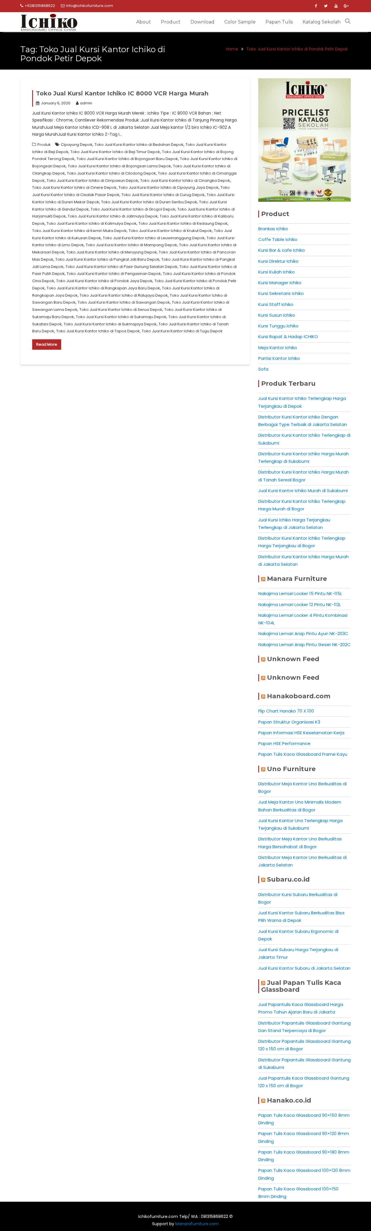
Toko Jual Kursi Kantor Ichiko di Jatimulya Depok (113, 216)
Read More (46, 344)
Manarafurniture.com (197, 1224)
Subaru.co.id (288, 879)
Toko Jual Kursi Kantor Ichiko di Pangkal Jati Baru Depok (107, 259)
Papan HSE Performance (284, 743)
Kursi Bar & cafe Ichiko (281, 250)
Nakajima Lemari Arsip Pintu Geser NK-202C (304, 644)
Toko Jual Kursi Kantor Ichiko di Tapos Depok (98, 331)
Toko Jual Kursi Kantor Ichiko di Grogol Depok (133, 209)
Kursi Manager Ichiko (279, 283)
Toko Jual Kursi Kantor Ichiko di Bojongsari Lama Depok (119, 166)
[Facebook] (315, 6)
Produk (44, 144)
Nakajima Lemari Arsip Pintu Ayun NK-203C (303, 633)
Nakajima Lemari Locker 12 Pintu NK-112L (299, 604)
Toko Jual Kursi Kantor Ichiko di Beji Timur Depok (115, 152)
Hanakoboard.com (298, 696)
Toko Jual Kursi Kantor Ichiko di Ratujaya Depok (124, 295)
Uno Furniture (291, 769)
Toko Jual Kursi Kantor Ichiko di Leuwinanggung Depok (154, 238)
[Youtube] (336, 6)
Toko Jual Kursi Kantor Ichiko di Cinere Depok (74, 187)
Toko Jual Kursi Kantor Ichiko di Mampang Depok (131, 245)
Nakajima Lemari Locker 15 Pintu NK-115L (300, 593)
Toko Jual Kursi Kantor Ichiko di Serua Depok (120, 309)
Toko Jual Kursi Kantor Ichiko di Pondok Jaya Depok (104, 281)
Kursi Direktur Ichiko (278, 261)
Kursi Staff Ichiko (275, 304)
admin (86, 103)
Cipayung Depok (76, 144)
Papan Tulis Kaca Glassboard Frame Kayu (302, 754)
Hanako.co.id (289, 1100)
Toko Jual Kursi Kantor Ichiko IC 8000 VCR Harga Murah (122, 93)
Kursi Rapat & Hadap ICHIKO (288, 336)
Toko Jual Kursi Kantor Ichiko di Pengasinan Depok (114, 273)
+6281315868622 (40, 5)
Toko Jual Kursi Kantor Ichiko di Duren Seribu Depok (149, 202)
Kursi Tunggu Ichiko (278, 326)
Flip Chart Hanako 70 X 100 (286, 711)
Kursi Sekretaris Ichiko (281, 293)
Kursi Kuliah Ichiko (276, 272)
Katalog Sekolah (322, 22)
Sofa (263, 369)
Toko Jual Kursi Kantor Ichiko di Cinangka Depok (185, 180)
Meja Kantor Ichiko (277, 348)
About (143, 22)
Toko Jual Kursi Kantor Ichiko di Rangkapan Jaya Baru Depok (103, 288)
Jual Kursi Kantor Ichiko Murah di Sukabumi (303, 490)
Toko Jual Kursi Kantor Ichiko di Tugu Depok (182, 331)
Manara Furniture (297, 579)
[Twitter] (325, 6)
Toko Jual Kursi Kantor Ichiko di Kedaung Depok (183, 223)
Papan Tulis (279, 22)
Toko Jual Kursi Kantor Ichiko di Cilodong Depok (111, 173)
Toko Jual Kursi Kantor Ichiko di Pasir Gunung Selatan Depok (121, 266)
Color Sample (240, 22)
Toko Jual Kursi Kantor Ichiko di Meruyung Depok (111, 252)
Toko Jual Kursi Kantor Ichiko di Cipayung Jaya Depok (169, 187)
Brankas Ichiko (273, 229)
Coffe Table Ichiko (277, 239)
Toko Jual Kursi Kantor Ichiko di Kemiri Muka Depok (79, 230)
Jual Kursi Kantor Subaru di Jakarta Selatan (304, 968)
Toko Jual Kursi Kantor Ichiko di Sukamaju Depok (121, 317)
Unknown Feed (293, 659)
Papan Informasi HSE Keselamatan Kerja (301, 733)
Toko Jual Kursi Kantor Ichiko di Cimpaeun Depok (92, 180)
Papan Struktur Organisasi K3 (289, 722)
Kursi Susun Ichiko (276, 315)
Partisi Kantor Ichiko (279, 358)
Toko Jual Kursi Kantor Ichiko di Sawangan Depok (124, 302)
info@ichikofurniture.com (89, 5)
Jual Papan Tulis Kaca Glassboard (301, 986)
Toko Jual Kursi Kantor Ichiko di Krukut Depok (170, 230)
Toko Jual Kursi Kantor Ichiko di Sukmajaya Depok (110, 324)
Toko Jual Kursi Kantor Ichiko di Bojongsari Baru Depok (127, 159)
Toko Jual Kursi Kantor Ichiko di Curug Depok (163, 194)
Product (171, 22)
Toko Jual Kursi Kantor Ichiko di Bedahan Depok (138, 144)
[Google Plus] (346, 6)
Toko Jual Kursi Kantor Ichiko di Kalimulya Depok (92, 223)
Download (202, 22)
